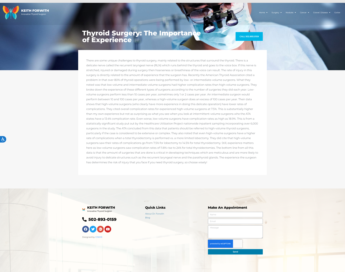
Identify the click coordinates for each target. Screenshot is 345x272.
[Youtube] (107, 229)
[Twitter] (93, 229)
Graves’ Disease (320, 12)
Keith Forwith (35, 11)
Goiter (337, 12)
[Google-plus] (100, 229)
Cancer (303, 12)
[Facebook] (85, 229)
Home (262, 12)
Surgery (275, 12)
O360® (98, 237)
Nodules (289, 12)
